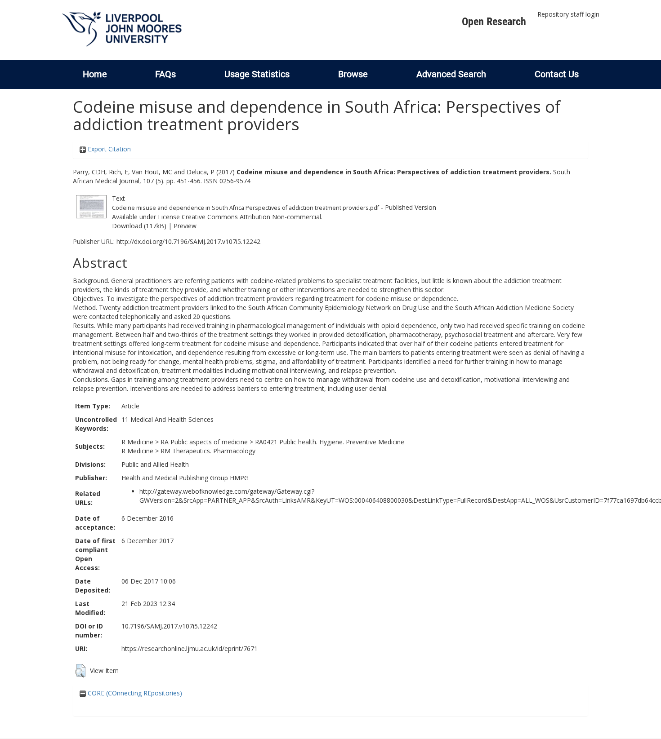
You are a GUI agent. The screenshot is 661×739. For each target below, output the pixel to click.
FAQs (165, 74)
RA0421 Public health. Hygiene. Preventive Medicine (329, 442)
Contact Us (557, 74)
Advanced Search (451, 74)
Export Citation (108, 149)
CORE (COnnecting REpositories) (134, 693)
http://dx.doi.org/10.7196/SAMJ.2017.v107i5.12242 (188, 241)
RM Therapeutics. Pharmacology (208, 451)
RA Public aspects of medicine (204, 442)
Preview (185, 225)
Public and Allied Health (155, 464)
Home (95, 74)
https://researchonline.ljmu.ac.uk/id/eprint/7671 (189, 648)
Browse (353, 74)
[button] (80, 670)
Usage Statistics (257, 74)
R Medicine (137, 442)
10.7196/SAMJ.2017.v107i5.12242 (169, 626)
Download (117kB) (139, 225)
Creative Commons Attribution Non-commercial (251, 216)
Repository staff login (568, 14)
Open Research (494, 21)
